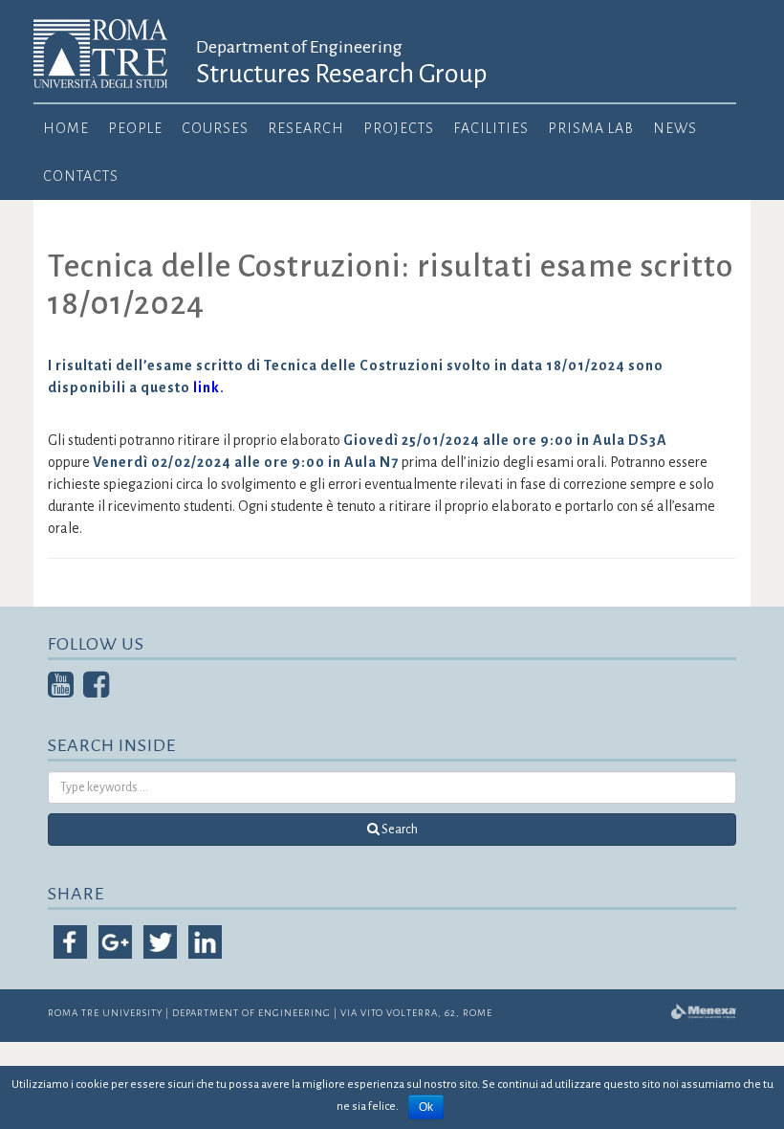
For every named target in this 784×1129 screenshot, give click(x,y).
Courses (215, 128)
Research (306, 128)
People (135, 128)
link (206, 387)
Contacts (81, 176)
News (675, 128)
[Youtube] (61, 690)
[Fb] (96, 690)
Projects (398, 128)
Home (66, 128)
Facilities (491, 128)
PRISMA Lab (591, 128)
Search (399, 829)
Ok (426, 1107)
